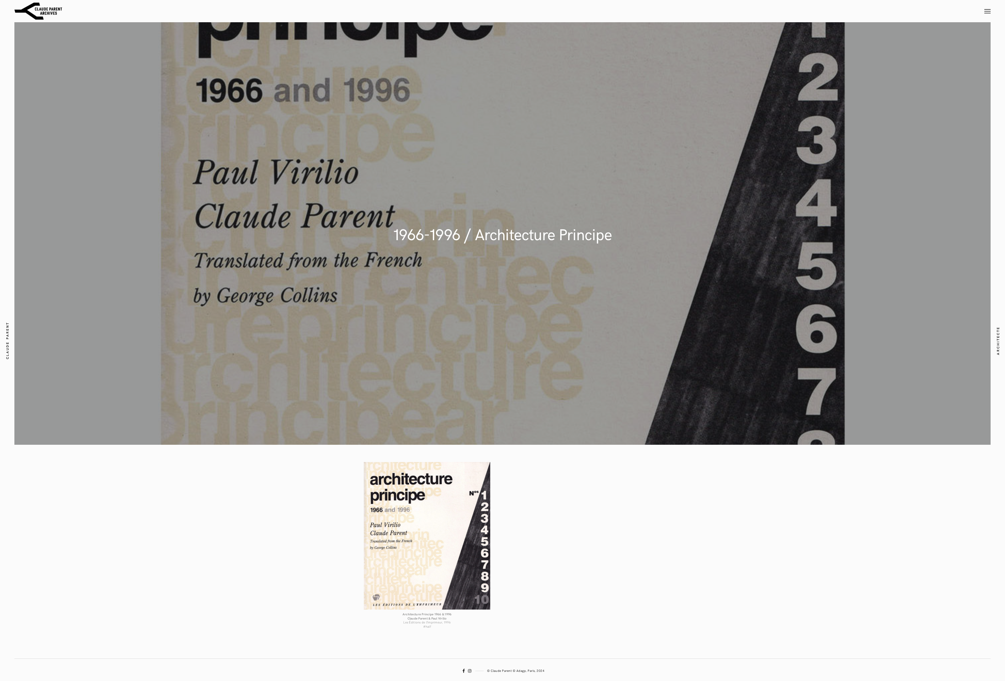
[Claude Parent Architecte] (38, 11)
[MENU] (987, 8)
